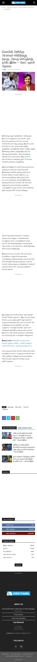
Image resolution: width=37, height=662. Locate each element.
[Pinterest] (13, 418)
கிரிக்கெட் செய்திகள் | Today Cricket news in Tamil (20, 7)
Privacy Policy (18, 615)
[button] (3, 2)
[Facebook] (4, 418)
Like (32, 525)
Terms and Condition (18, 618)
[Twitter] (8, 418)
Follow (31, 529)
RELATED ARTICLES (9, 428)
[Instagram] (21, 647)
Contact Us (29, 656)
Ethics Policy (5, 654)
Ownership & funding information (14, 656)
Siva (5, 69)
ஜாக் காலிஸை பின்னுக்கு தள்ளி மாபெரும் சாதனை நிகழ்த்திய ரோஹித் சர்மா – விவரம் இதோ (24, 459)
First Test (25, 407)
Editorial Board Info (28, 654)
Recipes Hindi (18, 629)
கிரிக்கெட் (28, 157)
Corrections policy (16, 654)
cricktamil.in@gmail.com (22, 633)
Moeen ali (5, 409)
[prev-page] (3, 466)
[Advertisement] (18, 30)
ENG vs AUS (18, 407)
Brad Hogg (10, 407)
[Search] (34, 2)
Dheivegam (18, 627)
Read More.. (18, 611)
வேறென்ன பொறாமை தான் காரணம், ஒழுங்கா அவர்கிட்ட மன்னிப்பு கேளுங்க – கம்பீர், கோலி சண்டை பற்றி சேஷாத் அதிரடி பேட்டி (17, 343)
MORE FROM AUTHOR (25, 428)
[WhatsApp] (18, 418)
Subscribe (31, 533)
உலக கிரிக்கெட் (7, 9)
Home (3, 7)
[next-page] (6, 466)
